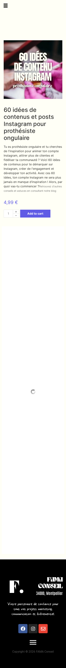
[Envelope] (43, 628)
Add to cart (35, 213)
